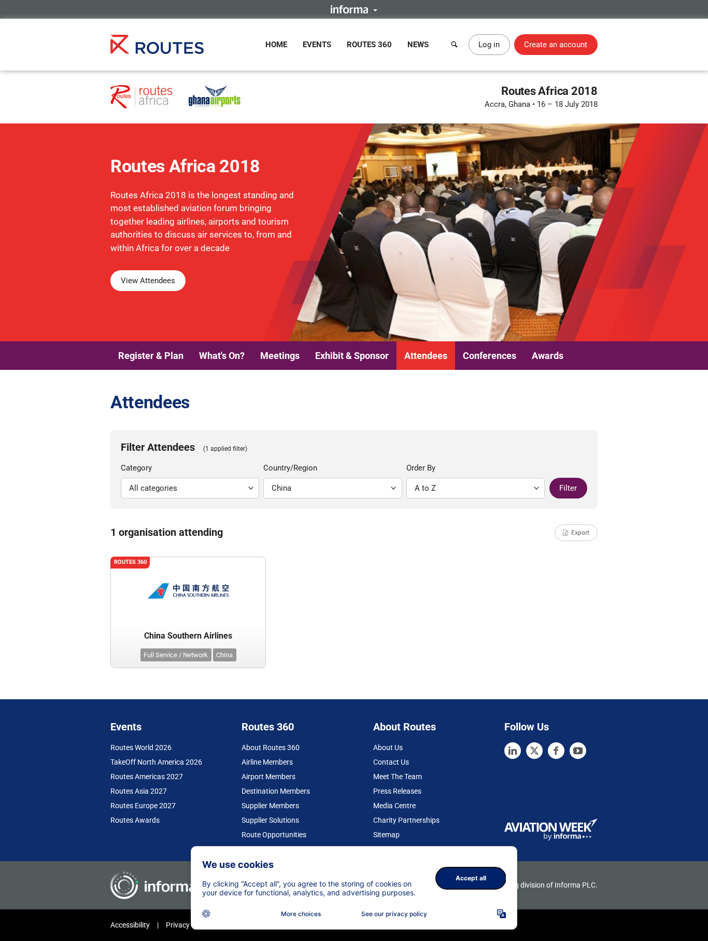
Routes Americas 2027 (146, 776)
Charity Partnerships (406, 820)
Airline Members (267, 762)
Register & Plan (150, 355)
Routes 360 (369, 44)
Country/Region (290, 468)
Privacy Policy (188, 925)
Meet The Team (397, 776)
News (418, 44)
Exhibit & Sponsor (352, 355)
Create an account (555, 44)
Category (136, 468)
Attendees (425, 355)
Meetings (280, 355)
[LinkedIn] (512, 750)
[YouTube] (578, 750)
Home (276, 44)
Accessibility (130, 925)
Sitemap (386, 835)
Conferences (489, 355)
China (224, 655)
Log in (489, 44)
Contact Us (391, 762)
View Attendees (148, 280)
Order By (420, 468)
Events (317, 44)
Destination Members (276, 791)
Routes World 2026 (141, 747)
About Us (388, 747)
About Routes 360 (271, 747)
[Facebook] (556, 750)
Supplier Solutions (270, 820)
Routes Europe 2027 (143, 805)
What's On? (222, 355)
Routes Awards (135, 820)
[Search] (454, 44)
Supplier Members (270, 805)
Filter (568, 488)
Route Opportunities (274, 835)
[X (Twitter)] (534, 750)
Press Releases (397, 791)
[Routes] (157, 44)
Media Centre (394, 805)
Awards (547, 355)
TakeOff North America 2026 (156, 762)
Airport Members (268, 776)
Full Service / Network (176, 655)
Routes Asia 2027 (138, 791)
